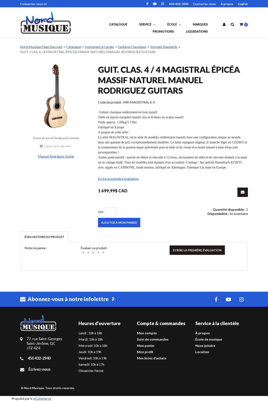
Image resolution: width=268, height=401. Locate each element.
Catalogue (118, 24)
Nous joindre (205, 345)
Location (202, 352)
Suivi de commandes (153, 339)
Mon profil (145, 352)
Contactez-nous (204, 4)
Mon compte (147, 333)
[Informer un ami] (242, 192)
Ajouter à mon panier (119, 222)
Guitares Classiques (132, 47)
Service (145, 24)
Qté (100, 211)
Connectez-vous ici (33, 4)
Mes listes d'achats (151, 358)
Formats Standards (163, 47)
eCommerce (42, 398)
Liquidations (197, 31)
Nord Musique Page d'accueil (41, 47)
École (172, 24)
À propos (227, 4)
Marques (200, 24)
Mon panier (146, 345)
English (243, 4)
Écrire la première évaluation (118, 179)
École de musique (208, 339)
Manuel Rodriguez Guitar (56, 156)
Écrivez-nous (39, 369)
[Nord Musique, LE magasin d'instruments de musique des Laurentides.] (46, 22)
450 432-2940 (39, 358)
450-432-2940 (178, 4)
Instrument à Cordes (99, 47)
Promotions (163, 31)
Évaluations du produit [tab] (44, 237)
